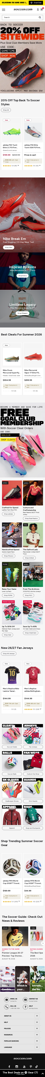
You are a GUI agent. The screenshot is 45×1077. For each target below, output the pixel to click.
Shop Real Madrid (31, 518)
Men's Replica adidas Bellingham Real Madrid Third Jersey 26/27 (32, 690)
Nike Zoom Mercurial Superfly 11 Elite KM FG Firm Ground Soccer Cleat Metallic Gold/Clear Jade (11, 371)
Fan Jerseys (33, 747)
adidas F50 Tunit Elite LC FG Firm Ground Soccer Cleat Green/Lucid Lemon (11, 146)
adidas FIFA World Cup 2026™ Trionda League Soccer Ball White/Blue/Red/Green (33, 882)
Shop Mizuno (8, 556)
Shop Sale (7, 635)
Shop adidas (8, 514)
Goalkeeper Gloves (11, 801)
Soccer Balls (12, 774)
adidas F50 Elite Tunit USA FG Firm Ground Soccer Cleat (32, 146)
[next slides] (43, 943)
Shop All (6, 110)
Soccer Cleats (12, 747)
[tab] (22, 1016)
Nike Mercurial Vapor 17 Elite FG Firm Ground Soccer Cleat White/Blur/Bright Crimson (33, 371)
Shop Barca (22, 276)
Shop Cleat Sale (30, 633)
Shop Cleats (22, 440)
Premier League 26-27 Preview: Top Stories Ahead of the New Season (15, 954)
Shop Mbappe (22, 313)
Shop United (29, 558)
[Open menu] (4, 10)
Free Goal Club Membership (14, 3)
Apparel (12, 828)
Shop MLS (28, 595)
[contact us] (23, 1060)
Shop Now (22, 56)
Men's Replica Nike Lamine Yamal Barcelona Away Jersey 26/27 (11, 690)
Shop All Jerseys (8, 653)
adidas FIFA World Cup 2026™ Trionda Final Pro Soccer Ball (11, 882)
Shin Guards (33, 801)
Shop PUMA (8, 595)
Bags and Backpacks (33, 828)
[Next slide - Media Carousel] (43, 978)
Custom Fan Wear (33, 774)
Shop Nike (8, 247)
